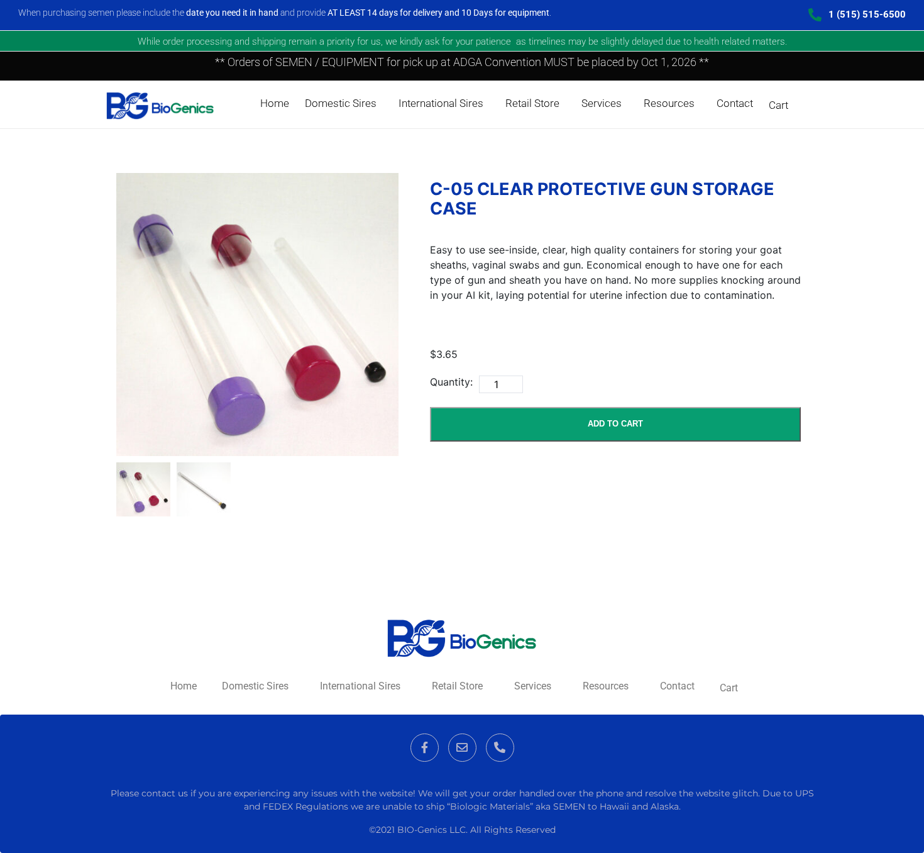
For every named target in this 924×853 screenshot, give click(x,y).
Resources (669, 103)
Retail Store (532, 103)
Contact (735, 103)
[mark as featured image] (143, 489)
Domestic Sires (341, 103)
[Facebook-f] (424, 747)
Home (274, 103)
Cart (778, 105)
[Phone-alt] (500, 747)
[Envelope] (462, 747)
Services (601, 103)
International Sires (441, 103)
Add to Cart (615, 423)
